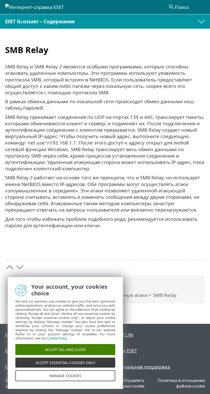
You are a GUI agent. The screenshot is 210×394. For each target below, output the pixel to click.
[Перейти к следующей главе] (19, 267)
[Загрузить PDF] (185, 248)
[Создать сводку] (198, 248)
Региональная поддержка (140, 367)
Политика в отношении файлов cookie (181, 383)
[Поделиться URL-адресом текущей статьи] (172, 248)
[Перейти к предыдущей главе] (9, 267)
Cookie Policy (57, 338)
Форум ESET (123, 350)
